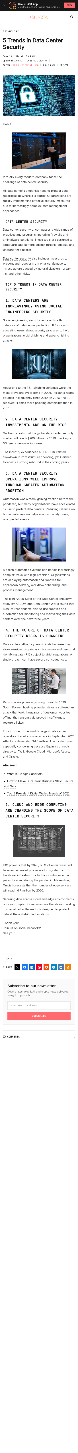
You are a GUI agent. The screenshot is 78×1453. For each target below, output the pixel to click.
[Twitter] (17, 967)
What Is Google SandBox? (25, 774)
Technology (11, 31)
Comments (13, 1036)
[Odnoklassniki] (68, 967)
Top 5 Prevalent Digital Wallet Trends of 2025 (38, 793)
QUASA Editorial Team (25, 65)
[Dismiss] (4, 5)
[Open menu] (6, 17)
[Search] (72, 17)
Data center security (17, 258)
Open (69, 5)
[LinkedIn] (32, 967)
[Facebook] (25, 967)
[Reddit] (46, 967)
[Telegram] (54, 967)
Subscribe (39, 1015)
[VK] (61, 967)
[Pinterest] (39, 967)
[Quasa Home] (39, 17)
